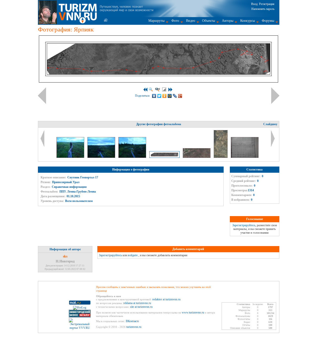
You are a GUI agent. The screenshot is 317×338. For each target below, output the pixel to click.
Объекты (208, 21)
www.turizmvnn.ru (193, 312)
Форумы (268, 21)
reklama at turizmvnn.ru (137, 303)
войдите (133, 255)
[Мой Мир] (169, 96)
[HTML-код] (157, 89)
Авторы (227, 21)
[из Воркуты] (245, 157)
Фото (175, 21)
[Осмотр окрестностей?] (70, 157)
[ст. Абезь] (221, 157)
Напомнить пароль (262, 9)
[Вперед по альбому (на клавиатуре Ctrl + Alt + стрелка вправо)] (275, 95)
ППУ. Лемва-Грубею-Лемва (77, 191)
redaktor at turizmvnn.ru (166, 299)
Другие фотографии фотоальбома (158, 124)
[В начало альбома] (145, 89)
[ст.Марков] (197, 157)
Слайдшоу (270, 124)
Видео (190, 21)
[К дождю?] (101, 157)
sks (65, 256)
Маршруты (156, 21)
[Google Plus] (180, 96)
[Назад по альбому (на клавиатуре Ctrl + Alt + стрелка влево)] (42, 95)
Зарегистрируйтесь (243, 225)
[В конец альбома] (170, 89)
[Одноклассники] (164, 96)
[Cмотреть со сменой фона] (164, 89)
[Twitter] (159, 96)
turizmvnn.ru (133, 327)
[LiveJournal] (175, 96)
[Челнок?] (132, 157)
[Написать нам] (105, 20)
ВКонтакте (132, 321)
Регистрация (266, 4)
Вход (254, 4)
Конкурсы (247, 21)
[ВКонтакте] (154, 96)
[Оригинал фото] (151, 89)
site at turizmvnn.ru (141, 307)
